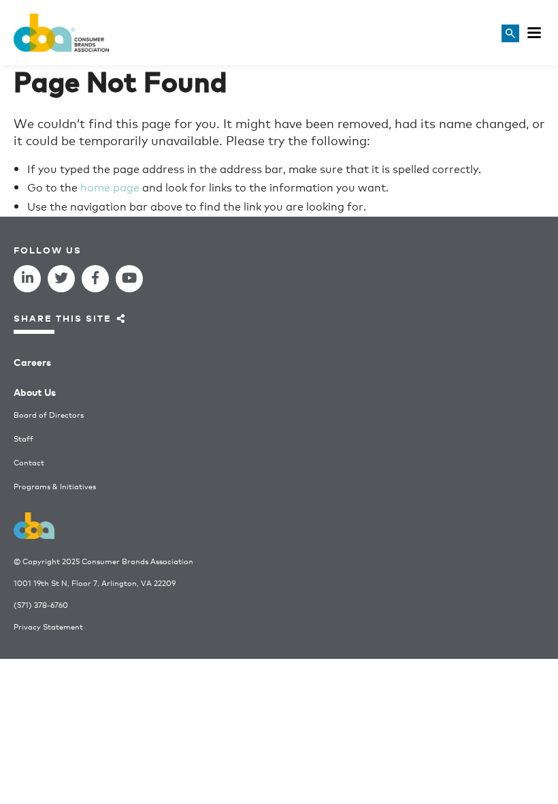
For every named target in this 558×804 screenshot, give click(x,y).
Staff (23, 438)
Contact (29, 462)
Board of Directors (49, 414)
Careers (32, 361)
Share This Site (63, 318)
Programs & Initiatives (55, 486)
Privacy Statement (48, 626)
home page (110, 186)
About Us (35, 391)
